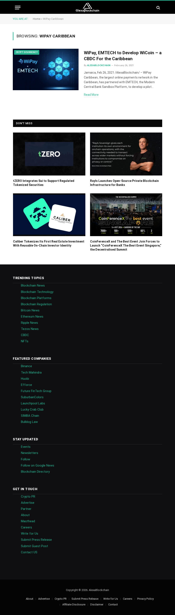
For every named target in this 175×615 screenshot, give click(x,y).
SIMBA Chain (30, 416)
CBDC (25, 335)
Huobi (25, 379)
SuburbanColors (32, 397)
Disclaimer (96, 604)
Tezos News (30, 329)
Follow (25, 459)
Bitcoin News (30, 310)
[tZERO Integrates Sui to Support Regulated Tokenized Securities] (49, 154)
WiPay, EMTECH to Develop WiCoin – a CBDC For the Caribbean (123, 55)
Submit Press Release (36, 540)
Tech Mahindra (31, 372)
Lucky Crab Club (32, 409)
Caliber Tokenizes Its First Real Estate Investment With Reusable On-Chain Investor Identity (48, 243)
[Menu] (17, 7)
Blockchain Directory (35, 472)
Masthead (28, 521)
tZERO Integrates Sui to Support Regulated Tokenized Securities (43, 183)
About (25, 515)
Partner (26, 509)
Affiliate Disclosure (73, 604)
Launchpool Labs (33, 403)
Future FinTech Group (36, 391)
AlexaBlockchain (99, 65)
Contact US (29, 552)
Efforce (26, 385)
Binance (26, 366)
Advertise (27, 503)
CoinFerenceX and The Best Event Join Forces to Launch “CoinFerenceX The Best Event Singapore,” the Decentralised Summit (125, 245)
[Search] (158, 7)
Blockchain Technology (37, 292)
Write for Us (29, 533)
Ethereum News (32, 316)
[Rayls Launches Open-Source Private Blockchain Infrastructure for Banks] (126, 154)
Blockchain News (33, 285)
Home (36, 18)
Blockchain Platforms (36, 298)
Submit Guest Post (34, 546)
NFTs (24, 341)
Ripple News (29, 323)
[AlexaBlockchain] (87, 7)
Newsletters (29, 453)
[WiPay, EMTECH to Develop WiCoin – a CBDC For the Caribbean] (46, 69)
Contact (113, 604)
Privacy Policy (145, 598)
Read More (91, 94)
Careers (26, 527)
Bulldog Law (29, 422)
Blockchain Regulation (36, 304)
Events (26, 447)
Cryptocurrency (27, 52)
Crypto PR (28, 496)
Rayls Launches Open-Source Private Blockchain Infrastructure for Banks (124, 183)
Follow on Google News (37, 465)
